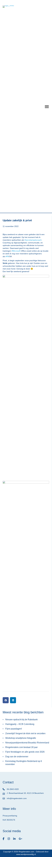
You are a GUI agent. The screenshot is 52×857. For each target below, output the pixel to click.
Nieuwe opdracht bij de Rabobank (21, 719)
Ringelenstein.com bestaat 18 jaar (21, 747)
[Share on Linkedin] (13, 700)
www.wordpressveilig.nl (26, 854)
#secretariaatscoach (33, 240)
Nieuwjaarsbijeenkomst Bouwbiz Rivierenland (27, 742)
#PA (7, 256)
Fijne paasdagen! (13, 729)
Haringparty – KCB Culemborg (19, 724)
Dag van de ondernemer (16, 756)
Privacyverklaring (10, 816)
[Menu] (47, 106)
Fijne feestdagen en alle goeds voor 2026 (25, 752)
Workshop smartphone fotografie (20, 738)
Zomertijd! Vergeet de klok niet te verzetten (25, 733)
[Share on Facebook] (6, 700)
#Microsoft (16, 251)
